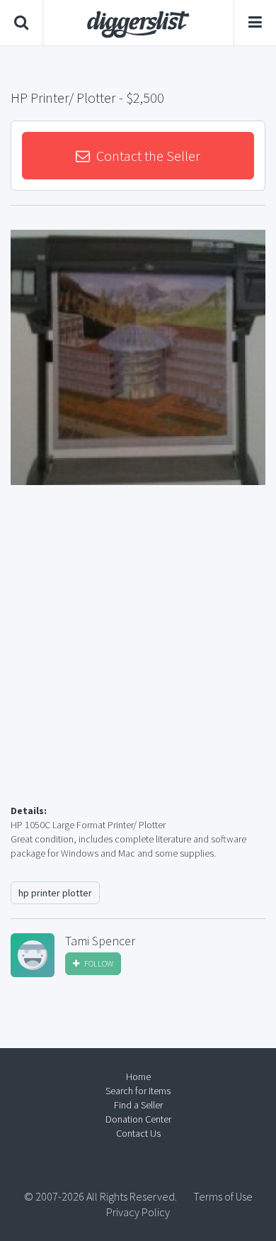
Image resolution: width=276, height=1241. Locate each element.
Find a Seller (138, 1104)
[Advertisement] (138, 661)
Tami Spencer (100, 941)
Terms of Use (223, 1196)
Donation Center (138, 1119)
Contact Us (138, 1133)
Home (138, 1076)
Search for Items (138, 1090)
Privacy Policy (138, 1212)
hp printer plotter (55, 892)
